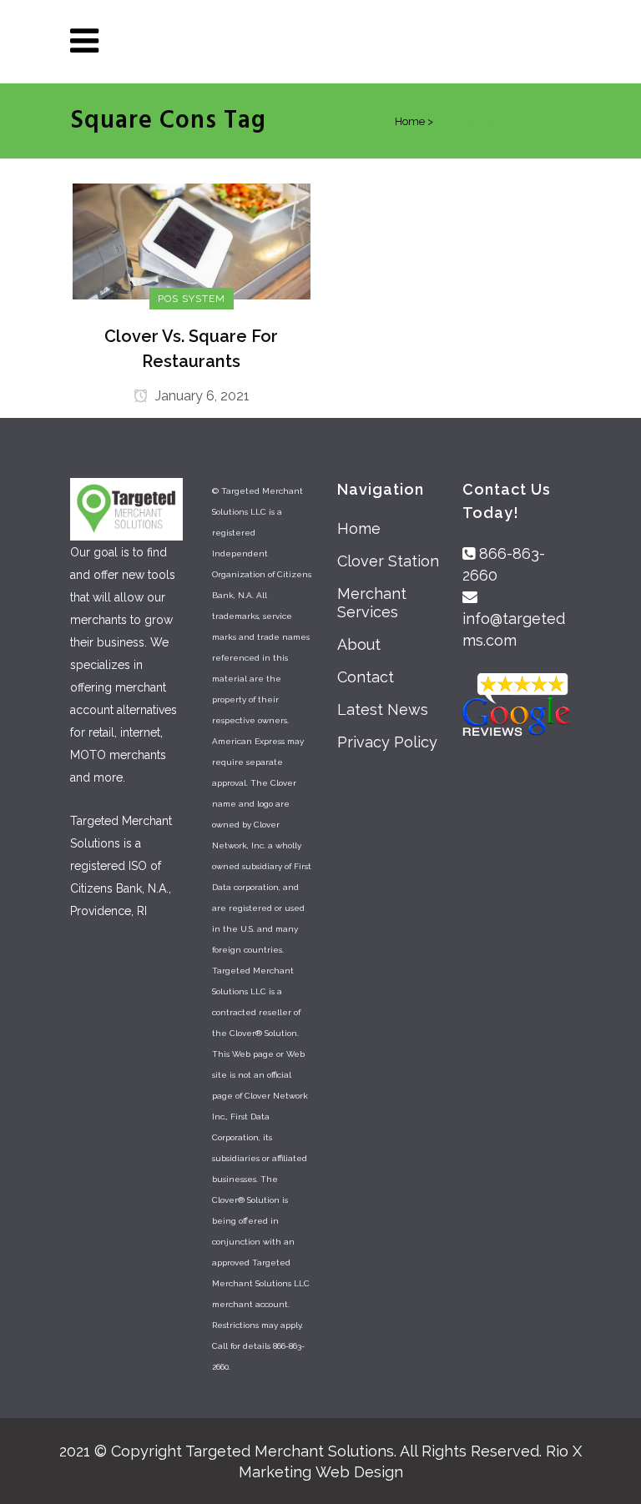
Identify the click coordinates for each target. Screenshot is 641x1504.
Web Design (359, 1472)
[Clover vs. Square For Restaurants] (191, 240)
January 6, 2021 (201, 396)
